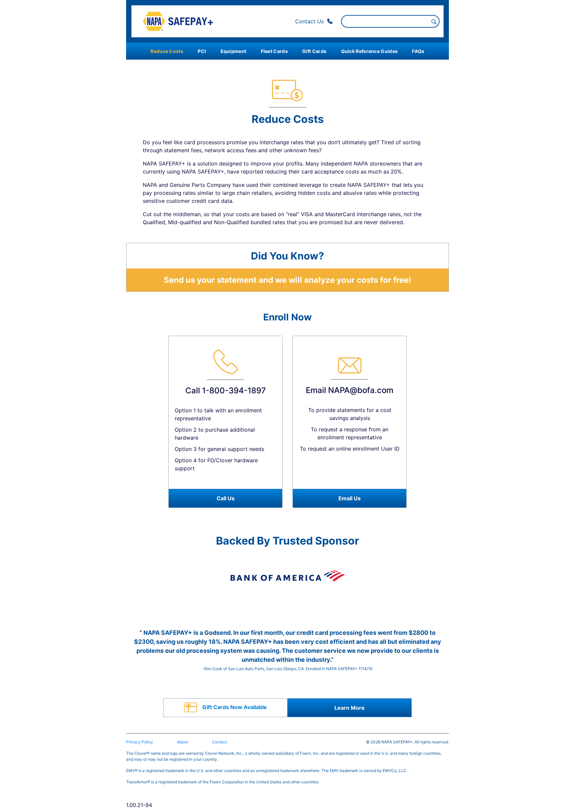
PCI (202, 51)
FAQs (418, 51)
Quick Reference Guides (369, 51)
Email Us (349, 498)
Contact (219, 741)
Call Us (226, 498)
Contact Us (310, 21)
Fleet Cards (274, 51)
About (182, 741)
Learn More (349, 707)
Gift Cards (314, 51)
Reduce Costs (166, 51)
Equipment (234, 51)
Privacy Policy (139, 741)
